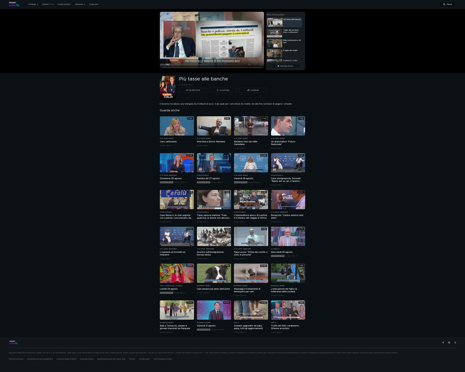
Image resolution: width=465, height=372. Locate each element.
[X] (455, 342)
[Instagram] (449, 342)
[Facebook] (443, 342)
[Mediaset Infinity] (14, 4)
